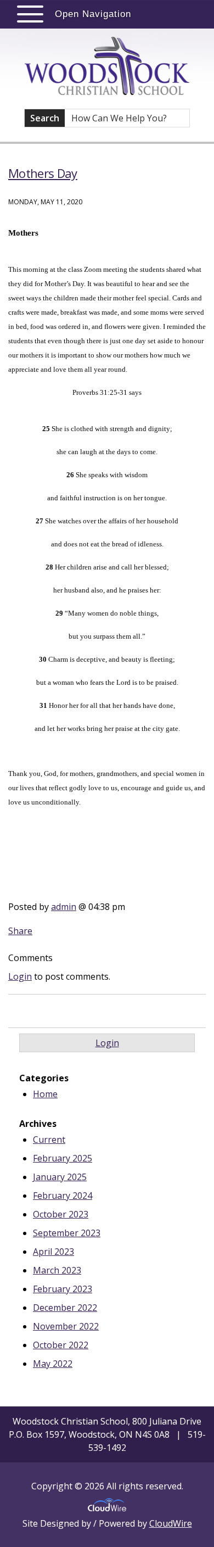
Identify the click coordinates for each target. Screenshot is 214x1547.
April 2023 (53, 1252)
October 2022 (60, 1345)
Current (49, 1139)
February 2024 (62, 1195)
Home (45, 1094)
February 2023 (62, 1289)
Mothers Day (42, 173)
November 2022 (66, 1326)
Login (20, 976)
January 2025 (60, 1177)
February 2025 (62, 1158)
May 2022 (52, 1364)
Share (20, 931)
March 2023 (57, 1270)
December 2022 (65, 1308)
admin (63, 907)
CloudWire (170, 1523)
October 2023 (60, 1214)
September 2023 (66, 1233)
